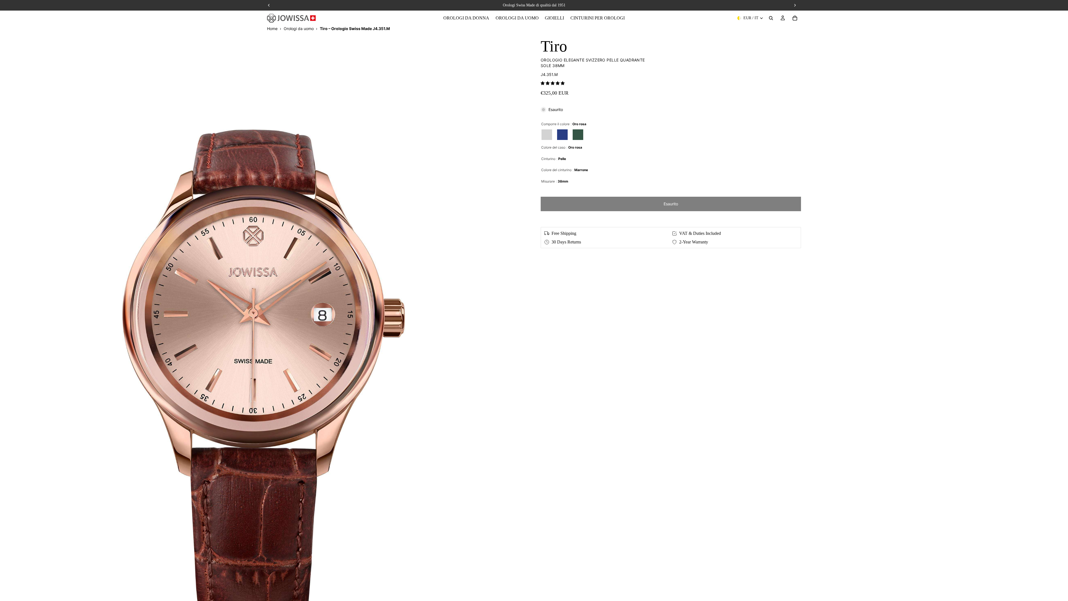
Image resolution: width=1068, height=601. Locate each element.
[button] (553, 83)
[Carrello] (795, 18)
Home (272, 28)
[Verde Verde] (578, 135)
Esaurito (671, 203)
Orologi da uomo (299, 28)
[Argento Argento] (547, 135)
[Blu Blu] (562, 135)
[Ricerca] (771, 18)
